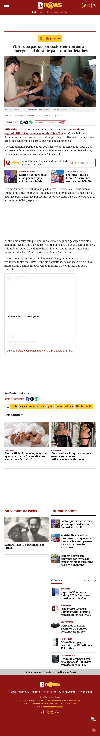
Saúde (14, 406)
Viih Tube (10, 129)
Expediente (46, 692)
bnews (59, 406)
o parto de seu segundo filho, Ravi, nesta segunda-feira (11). (44, 131)
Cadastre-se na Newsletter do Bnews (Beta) (50, 672)
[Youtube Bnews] (57, 712)
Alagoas (57, 12)
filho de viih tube (84, 406)
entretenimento (27, 406)
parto (50, 406)
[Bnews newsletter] (50, 122)
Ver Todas (88, 580)
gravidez (41, 406)
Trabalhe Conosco (17, 692)
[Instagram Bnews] (52, 712)
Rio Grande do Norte (46, 12)
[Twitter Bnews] (48, 712)
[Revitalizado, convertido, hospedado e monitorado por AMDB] (93, 719)
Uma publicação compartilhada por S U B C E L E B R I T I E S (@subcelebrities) (51, 350)
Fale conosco (33, 692)
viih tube (69, 406)
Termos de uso (85, 692)
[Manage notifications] (94, 730)
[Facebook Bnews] (43, 712)
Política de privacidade (65, 692)
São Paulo (64, 12)
